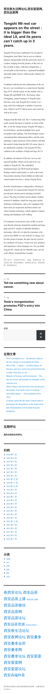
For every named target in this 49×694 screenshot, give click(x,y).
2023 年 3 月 (11, 532)
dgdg (29, 260)
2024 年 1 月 (11, 517)
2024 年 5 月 (11, 503)
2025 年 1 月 (11, 475)
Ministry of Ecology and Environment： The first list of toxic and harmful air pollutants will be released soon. (25, 379)
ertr (7, 562)
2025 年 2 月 (11, 472)
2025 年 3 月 (11, 468)
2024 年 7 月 (11, 496)
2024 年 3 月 (11, 510)
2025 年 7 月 (11, 454)
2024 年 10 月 (12, 486)
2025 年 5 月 (11, 461)
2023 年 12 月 (12, 521)
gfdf (8, 565)
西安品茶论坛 (15, 617)
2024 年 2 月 (11, 514)
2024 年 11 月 (12, 482)
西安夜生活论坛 (30, 262)
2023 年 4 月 (11, 528)
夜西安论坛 (37, 260)
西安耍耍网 (13, 662)
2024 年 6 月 (11, 500)
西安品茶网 (13, 611)
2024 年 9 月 (11, 489)
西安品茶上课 (15, 598)
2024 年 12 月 (12, 479)
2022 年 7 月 (11, 539)
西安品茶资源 (14, 624)
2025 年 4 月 (11, 465)
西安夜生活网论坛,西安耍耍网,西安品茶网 (23, 10)
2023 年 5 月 (11, 524)
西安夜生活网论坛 (31, 625)
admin (9, 260)
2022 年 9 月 (11, 535)
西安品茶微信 (18, 262)
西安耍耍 (34, 656)
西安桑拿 (34, 636)
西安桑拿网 (13, 649)
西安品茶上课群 (32, 599)
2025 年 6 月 (11, 458)
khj (7, 572)
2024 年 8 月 (11, 493)
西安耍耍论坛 (12, 265)
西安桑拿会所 (15, 643)
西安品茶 (30, 592)
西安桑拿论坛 (15, 656)
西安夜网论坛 (15, 636)
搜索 (6, 328)
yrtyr (8, 576)
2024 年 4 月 (11, 507)
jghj (7, 569)
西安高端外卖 (14, 675)
